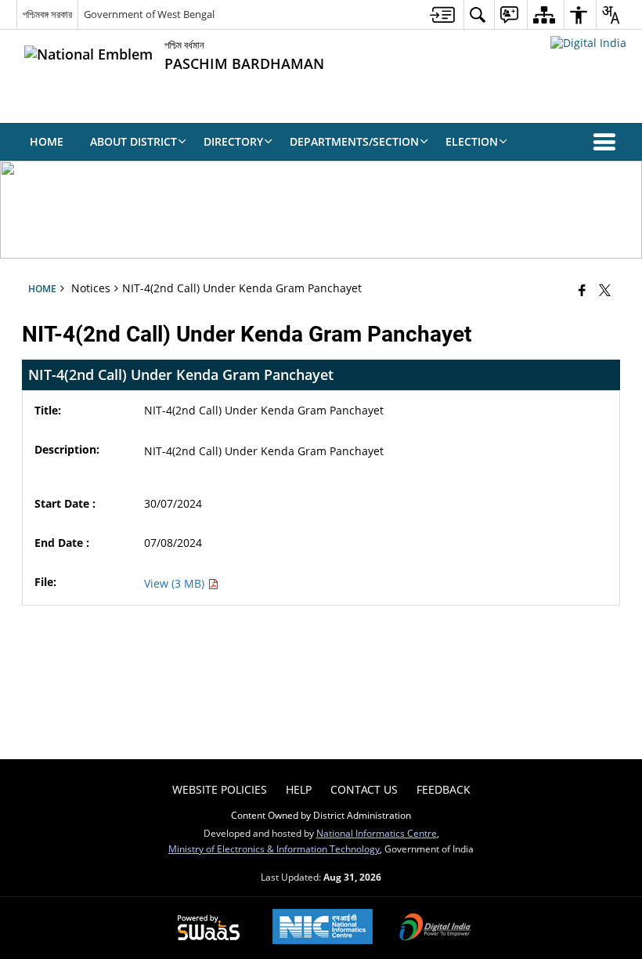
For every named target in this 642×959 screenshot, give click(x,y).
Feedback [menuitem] (444, 789)
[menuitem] (442, 14)
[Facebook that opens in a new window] (582, 290)
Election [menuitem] (471, 141)
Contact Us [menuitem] (364, 789)
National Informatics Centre (376, 833)
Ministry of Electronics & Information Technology (274, 848)
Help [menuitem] (299, 789)
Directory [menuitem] (233, 141)
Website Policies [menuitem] (219, 789)
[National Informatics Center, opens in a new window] (322, 928)
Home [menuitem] (46, 141)
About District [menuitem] (133, 141)
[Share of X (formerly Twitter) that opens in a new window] (605, 290)
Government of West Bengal (149, 14)
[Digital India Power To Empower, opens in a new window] (435, 928)
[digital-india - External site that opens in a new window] (588, 42)
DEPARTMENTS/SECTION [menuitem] (354, 141)
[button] (607, 142)
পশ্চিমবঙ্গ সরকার (47, 14)
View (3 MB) (175, 583)
